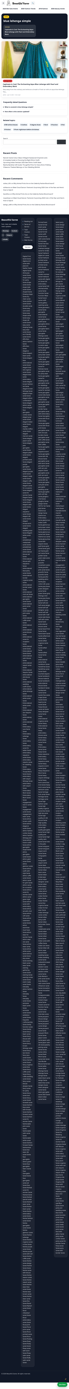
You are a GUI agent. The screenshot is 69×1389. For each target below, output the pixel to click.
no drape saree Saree (60, 985)
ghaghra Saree (43, 501)
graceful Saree (43, 572)
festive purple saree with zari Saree (28, 1253)
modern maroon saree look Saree (60, 749)
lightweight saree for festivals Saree (60, 368)
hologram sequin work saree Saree (43, 851)
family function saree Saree (28, 1027)
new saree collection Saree (59, 955)
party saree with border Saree (60, 1250)
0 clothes (24, 125)
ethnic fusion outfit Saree (27, 842)
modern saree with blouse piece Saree (60, 789)
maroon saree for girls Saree (60, 569)
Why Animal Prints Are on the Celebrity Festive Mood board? (33, 183)
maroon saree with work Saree (60, 603)
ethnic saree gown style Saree (27, 899)
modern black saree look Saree (60, 723)
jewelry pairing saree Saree (44, 1047)
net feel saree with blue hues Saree (61, 905)
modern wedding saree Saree (61, 822)
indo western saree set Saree (43, 966)
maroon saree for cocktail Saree (60, 555)
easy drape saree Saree (27, 315)
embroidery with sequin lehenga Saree (27, 778)
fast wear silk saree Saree (27, 1152)
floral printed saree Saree (27, 1334)
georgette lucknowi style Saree (43, 340)
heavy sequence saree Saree (43, 761)
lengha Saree (60, 288)
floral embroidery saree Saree (27, 1320)
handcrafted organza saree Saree (43, 643)
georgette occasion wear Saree (43, 345)
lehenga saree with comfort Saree (60, 276)
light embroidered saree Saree (60, 300)
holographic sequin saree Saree (42, 863)
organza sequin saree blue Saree (61, 1172)
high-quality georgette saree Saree (44, 829)
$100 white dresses (11, 125)
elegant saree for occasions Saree (27, 488)
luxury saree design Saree (60, 465)
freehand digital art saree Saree (43, 255)
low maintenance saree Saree (60, 416)
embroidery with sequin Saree (27, 785)
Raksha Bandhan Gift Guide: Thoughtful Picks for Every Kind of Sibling (27, 165)
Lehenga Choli (8, 81)
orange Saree (60, 1073)
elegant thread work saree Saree (27, 523)
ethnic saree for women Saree (27, 892)
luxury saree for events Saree (60, 470)
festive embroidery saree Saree (27, 1213)
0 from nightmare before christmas (26, 129)
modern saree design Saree (60, 777)
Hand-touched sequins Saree (44, 673)
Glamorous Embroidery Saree (42, 517)
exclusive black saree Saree (26, 1005)
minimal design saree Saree (60, 692)
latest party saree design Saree (60, 224)
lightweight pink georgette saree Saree (61, 354)
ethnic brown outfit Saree (27, 821)
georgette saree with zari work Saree (43, 475)
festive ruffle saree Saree (27, 1258)
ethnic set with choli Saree (27, 911)
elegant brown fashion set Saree (28, 384)
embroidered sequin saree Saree (27, 665)
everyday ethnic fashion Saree (27, 989)
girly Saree (41, 508)
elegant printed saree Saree (27, 459)
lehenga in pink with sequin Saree (60, 265)
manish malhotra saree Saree (60, 515)
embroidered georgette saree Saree (27, 599)
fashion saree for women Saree (27, 1119)
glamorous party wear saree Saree (44, 527)
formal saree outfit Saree (42, 234)
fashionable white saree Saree (27, 1140)
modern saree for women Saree (60, 782)
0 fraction (54, 125)
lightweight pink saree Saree (59, 361)
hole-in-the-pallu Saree (44, 844)
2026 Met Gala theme (10, 9)
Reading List (28, 221)
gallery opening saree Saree (43, 305)
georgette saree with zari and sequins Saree (43, 468)
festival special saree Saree (27, 1199)
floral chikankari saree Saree (27, 1313)
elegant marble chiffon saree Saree (28, 429)
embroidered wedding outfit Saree (27, 684)
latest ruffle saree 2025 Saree (60, 236)
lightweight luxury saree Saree (60, 340)
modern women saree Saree (60, 827)
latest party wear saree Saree (60, 229)
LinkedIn (5, 239)
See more (27, 247)
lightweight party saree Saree (59, 347)
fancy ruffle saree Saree (27, 1071)
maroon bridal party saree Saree (60, 534)
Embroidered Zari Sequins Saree (27, 712)
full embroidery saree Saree (42, 283)
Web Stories (28, 240)
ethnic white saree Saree (27, 951)
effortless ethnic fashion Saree (27, 341)
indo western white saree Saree (43, 971)
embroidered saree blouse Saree (27, 632)
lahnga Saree (42, 1076)
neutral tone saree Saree (60, 919)
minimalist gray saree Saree (59, 699)
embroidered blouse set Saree (27, 554)
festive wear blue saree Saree (27, 1286)
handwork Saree (44, 688)
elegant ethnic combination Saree (27, 400)
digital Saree (27, 271)
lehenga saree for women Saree (60, 272)
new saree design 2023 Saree (60, 966)
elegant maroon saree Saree (27, 436)
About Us (27, 243)
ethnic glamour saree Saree (28, 866)
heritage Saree (43, 797)
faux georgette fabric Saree (27, 1166)
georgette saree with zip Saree (43, 480)
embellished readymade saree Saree (27, 542)
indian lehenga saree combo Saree (43, 915)
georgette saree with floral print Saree (43, 425)
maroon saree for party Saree (61, 574)
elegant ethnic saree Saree (27, 405)
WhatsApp (6, 231)
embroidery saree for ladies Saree (27, 748)
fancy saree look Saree (27, 1095)
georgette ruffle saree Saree (43, 359)
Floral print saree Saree (27, 1329)
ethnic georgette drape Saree (27, 847)
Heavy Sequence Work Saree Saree (43, 773)
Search (5, 138)
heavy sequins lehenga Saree (43, 777)
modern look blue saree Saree (60, 744)
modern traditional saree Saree (60, 815)
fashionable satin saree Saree (27, 1133)
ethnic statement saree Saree (27, 920)
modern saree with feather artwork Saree (60, 796)
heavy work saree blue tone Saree (43, 782)
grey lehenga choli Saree (44, 595)
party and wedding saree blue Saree (61, 1210)
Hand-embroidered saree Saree (42, 659)
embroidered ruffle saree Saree (27, 620)
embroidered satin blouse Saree (27, 658)
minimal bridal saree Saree (60, 688)
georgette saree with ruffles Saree (43, 444)
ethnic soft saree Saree (27, 915)
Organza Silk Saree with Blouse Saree (60, 1184)
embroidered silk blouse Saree (27, 677)
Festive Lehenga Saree (27, 1237)
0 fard (46, 125)
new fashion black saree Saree (60, 936)
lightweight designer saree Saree (61, 319)
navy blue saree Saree (59, 886)
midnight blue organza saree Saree (60, 683)
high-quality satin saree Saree (44, 839)
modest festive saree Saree (60, 832)
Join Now (62, 1385)
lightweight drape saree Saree (60, 326)
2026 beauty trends (58, 9)
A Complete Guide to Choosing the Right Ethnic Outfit (21, 160)
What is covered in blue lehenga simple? (19, 107)
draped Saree (27, 292)
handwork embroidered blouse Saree (44, 683)
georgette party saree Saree (43, 350)
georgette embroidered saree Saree (42, 314)
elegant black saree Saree (27, 355)
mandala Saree (61, 511)
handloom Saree (44, 664)
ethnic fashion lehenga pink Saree (27, 837)
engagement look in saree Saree (27, 804)
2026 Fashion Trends (28, 9)
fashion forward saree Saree (27, 1114)
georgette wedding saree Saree (43, 489)
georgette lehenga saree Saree (43, 335)
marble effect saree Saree (60, 525)
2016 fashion (43, 9)
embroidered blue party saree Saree (27, 570)
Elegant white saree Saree (27, 535)
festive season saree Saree (27, 1277)
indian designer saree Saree (43, 881)
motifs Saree (60, 849)
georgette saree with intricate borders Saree (43, 432)
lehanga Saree (60, 258)
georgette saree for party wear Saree (43, 373)
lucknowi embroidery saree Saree (60, 423)
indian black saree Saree (42, 872)
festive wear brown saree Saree (27, 1294)
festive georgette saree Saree (27, 1225)
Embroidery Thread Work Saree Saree (27, 771)
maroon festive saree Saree (60, 550)
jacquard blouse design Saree (43, 1019)
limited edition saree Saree (60, 399)
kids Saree (46, 1059)
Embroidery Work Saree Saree (27, 797)
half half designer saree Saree (43, 610)
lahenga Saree (43, 1073)
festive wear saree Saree (27, 1298)
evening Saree (27, 975)
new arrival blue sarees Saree (60, 924)
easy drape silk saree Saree (27, 320)
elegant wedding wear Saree (27, 530)
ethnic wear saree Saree (27, 946)
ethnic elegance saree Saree (27, 826)
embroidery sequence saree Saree (27, 755)
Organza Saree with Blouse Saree (61, 1146)
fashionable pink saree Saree (27, 1126)
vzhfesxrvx (6, 187)
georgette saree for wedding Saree (43, 378)
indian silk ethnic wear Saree (43, 950)
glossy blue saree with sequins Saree (44, 541)
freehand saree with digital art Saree (44, 279)
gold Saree (42, 546)
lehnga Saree (60, 286)
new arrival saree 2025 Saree (59, 931)
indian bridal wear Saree (42, 877)
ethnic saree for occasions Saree (27, 887)
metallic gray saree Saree (60, 664)
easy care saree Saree (26, 310)
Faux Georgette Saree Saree (27, 1173)
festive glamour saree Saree (28, 1232)
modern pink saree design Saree (60, 756)
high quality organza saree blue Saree (44, 808)
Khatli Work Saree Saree (42, 1056)
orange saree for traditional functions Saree (60, 1092)
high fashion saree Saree (43, 803)
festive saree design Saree (27, 1263)
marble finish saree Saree (60, 529)
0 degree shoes (35, 125)
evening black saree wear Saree (27, 963)
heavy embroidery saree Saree (42, 740)
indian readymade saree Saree (44, 929)
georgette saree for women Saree (44, 390)
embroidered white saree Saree (27, 698)
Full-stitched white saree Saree (43, 288)
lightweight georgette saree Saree (60, 333)
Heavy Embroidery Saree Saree (42, 747)
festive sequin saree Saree (27, 1282)
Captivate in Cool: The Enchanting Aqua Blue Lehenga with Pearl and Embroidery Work (30, 85)
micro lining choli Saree (60, 676)
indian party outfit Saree (42, 919)
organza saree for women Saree (61, 1139)
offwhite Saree (61, 1033)
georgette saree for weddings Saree (43, 385)
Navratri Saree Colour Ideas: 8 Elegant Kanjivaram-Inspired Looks (25, 158)
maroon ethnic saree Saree (60, 546)
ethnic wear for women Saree (27, 934)
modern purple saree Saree (60, 761)
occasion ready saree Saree (60, 1009)
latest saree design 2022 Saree (60, 243)
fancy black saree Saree (27, 1034)
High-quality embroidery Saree (42, 825)
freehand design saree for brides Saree (44, 250)
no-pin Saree (60, 998)
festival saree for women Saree (27, 1190)
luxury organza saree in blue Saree (60, 454)
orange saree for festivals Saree (60, 1078)
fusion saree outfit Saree (42, 300)
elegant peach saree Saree (27, 440)
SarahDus (6, 194)
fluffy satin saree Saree (26, 1360)
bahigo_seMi (7, 205)
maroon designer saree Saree (61, 541)
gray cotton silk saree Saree (44, 584)
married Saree (60, 636)
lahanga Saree (43, 1071)
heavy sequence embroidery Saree (43, 756)
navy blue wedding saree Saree (60, 891)
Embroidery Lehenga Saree (27, 736)
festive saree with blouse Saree (27, 1272)
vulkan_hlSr (7, 183)
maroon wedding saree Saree (61, 614)
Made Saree (60, 489)
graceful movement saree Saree (44, 565)
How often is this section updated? (17, 112)
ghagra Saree (42, 504)
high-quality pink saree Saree (44, 834)
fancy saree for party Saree (27, 1090)
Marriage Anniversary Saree (60, 621)
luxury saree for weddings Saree (60, 477)
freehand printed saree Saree (43, 260)
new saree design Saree (60, 971)
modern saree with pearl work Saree (60, 803)
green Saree (42, 593)
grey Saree (46, 598)
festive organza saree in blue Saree (28, 1242)
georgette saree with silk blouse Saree (43, 456)
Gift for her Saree (44, 506)
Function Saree (43, 293)
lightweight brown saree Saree (60, 312)
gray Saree (46, 586)
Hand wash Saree (44, 634)
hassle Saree (42, 700)
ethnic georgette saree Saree (27, 854)
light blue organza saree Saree (60, 295)
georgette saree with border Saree (43, 406)
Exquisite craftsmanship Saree (28, 1022)
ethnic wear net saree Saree (27, 941)
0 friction (7, 129)
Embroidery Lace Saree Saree (27, 729)
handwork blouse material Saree (44, 678)
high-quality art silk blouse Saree (43, 818)
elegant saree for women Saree (27, 492)
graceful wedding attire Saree (43, 579)
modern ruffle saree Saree (60, 766)
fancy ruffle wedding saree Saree (28, 1076)
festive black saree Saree (27, 1208)
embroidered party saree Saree (27, 606)
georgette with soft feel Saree (43, 494)
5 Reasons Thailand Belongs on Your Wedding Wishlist (21, 167)
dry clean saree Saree (26, 299)
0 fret (63, 125)
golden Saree (42, 556)
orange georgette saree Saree (60, 1068)
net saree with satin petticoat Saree (60, 915)
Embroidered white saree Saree (27, 705)
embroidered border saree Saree (27, 587)
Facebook (14, 231)
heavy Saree (42, 752)
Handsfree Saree (44, 667)
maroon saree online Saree (60, 591)
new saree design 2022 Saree (60, 959)
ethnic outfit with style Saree (27, 871)
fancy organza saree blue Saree (27, 1067)
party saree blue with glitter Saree (60, 1231)
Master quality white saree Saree (60, 640)
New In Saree (60, 941)
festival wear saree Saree (27, 1204)
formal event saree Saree (42, 227)
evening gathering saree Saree (27, 970)
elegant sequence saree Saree (27, 511)
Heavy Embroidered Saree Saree (42, 725)
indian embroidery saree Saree (42, 886)
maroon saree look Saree (60, 586)
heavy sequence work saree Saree (43, 766)
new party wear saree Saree (60, 948)
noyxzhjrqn (7, 198)
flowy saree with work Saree (27, 1350)
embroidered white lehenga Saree (27, 691)
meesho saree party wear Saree (60, 647)
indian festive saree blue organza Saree (43, 903)
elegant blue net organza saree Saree (27, 369)
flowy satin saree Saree (27, 1355)
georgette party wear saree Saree (44, 354)
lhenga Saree (60, 291)
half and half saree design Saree (44, 605)
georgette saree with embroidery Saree (44, 413)
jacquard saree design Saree (43, 1026)
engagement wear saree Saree (27, 816)
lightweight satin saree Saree (59, 395)
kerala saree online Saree (42, 1052)
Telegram (9, 235)
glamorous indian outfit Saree (44, 522)
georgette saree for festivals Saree (43, 366)
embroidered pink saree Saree (27, 613)
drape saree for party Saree (27, 280)
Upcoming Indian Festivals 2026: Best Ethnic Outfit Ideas (22, 162)
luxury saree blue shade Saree (60, 461)
